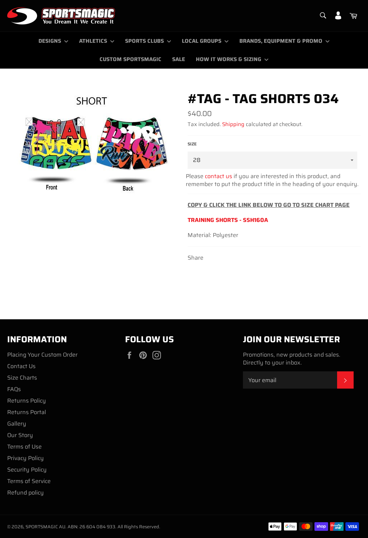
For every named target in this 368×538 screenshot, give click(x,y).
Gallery (16, 423)
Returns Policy (26, 400)
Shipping (233, 124)
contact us (218, 176)
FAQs (14, 389)
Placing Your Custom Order (42, 354)
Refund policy (25, 492)
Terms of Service (29, 481)
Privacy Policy (25, 458)
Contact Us (21, 366)
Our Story (20, 435)
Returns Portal (26, 412)
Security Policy (27, 469)
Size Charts (22, 377)
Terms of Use (24, 446)
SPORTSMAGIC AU (45, 526)
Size (192, 144)
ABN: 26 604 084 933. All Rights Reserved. (114, 526)
